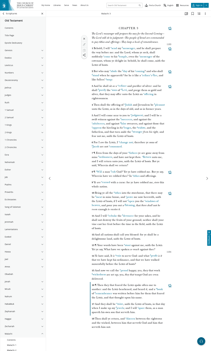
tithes (136, 176)
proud (124, 270)
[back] (3, 13)
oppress (96, 128)
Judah (128, 105)
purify (102, 90)
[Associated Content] (170, 28)
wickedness (99, 274)
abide (114, 71)
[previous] (50, 178)
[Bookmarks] (192, 13)
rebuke (113, 216)
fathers (133, 153)
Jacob (96, 146)
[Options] (205, 13)
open (131, 201)
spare (141, 308)
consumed (116, 146)
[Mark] (84, 44)
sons (114, 90)
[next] (207, 178)
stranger (138, 132)
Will (99, 172)
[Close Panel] (42, 13)
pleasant (160, 105)
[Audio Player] (201, 341)
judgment (137, 115)
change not (126, 142)
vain (118, 256)
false (123, 123)
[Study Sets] (186, 13)
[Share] (84, 55)
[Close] (84, 38)
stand (96, 75)
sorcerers (126, 119)
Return (147, 157)
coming (140, 71)
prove (129, 197)
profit (154, 256)
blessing (130, 205)
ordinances (105, 157)
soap (109, 79)
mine (120, 304)
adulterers (98, 123)
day (125, 71)
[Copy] (84, 50)
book (160, 289)
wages (127, 128)
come (107, 56)
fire (155, 75)
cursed (106, 182)
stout (128, 245)
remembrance (104, 293)
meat (99, 197)
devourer (128, 216)
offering (148, 94)
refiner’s (147, 75)
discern (130, 318)
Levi (124, 90)
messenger (129, 48)
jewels (120, 308)
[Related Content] (199, 13)
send (114, 48)
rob (114, 172)
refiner (123, 86)
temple (123, 56)
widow (141, 128)
